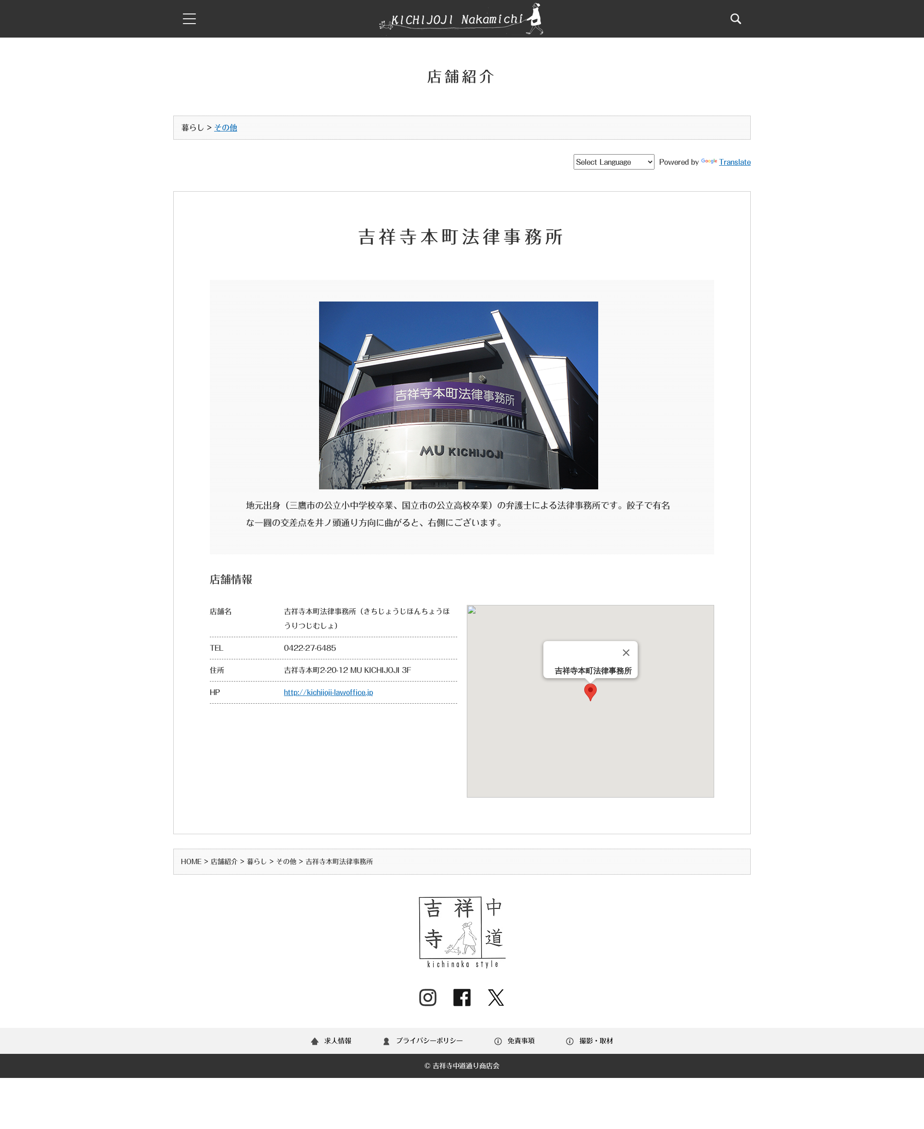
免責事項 (521, 1040)
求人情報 (337, 1040)
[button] (590, 692)
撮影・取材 (596, 1040)
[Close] (626, 652)
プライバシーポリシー (429, 1040)
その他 (225, 127)
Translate (735, 162)
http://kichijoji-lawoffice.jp (328, 692)
